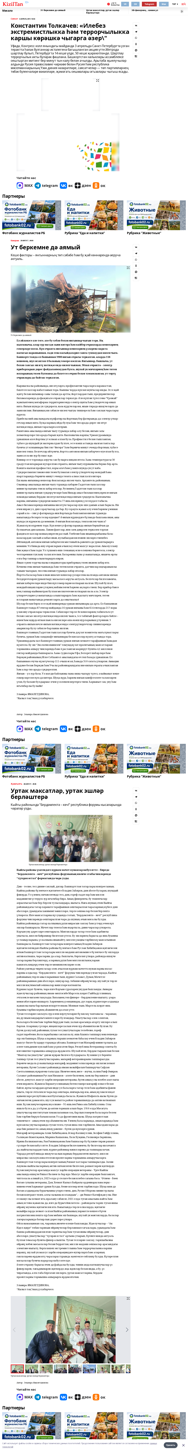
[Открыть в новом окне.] (25, 185)
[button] (127, 1330)
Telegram (149, 4)
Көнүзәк (15, 240)
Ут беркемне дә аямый (53, 10)
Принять (170, 1445)
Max (164, 4)
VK (125, 4)
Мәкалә (7, 10)
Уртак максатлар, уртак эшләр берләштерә (102, 11)
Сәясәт (14, 19)
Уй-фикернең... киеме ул (145, 10)
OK (135, 4)
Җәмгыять (16, 784)
